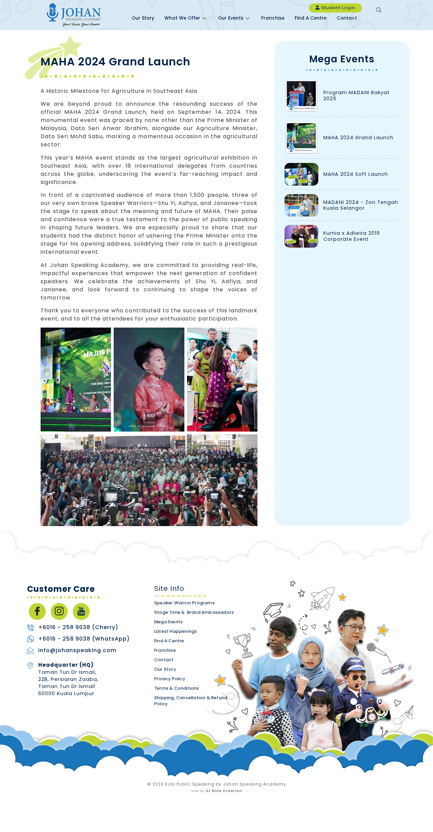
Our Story (143, 18)
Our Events (231, 18)
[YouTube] (81, 611)
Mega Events (341, 59)
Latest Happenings (175, 631)
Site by (216, 791)
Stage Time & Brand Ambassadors (194, 612)
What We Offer (182, 18)
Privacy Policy (169, 679)
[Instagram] (59, 611)
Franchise (272, 18)
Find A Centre (310, 18)
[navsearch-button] (379, 10)
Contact (347, 18)
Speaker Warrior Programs (184, 603)
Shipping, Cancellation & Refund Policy (190, 701)
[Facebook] (37, 611)
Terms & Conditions (176, 688)
